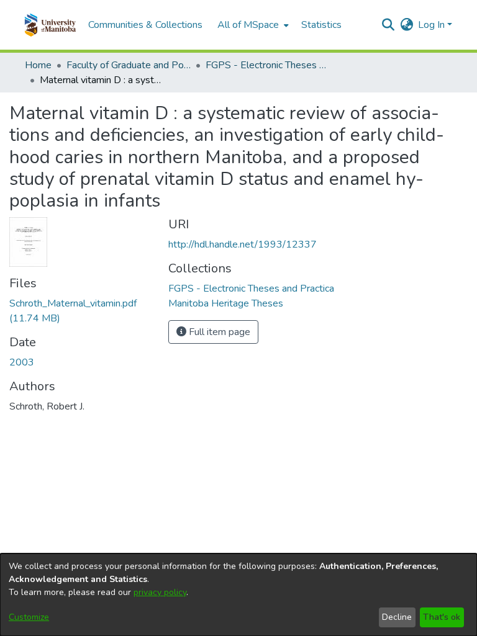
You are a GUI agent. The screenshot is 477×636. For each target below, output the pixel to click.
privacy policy (160, 592)
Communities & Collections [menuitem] (145, 25)
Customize (29, 617)
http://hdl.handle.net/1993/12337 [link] (242, 244)
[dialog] (238, 594)
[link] (251, 288)
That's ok (441, 617)
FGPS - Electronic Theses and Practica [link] (268, 65)
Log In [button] (432, 25)
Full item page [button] (218, 332)
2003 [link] (21, 362)
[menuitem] (252, 25)
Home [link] (38, 65)
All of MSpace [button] (248, 25)
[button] (50, 24)
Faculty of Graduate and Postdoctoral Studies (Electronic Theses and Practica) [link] (128, 65)
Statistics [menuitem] (321, 25)
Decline (397, 617)
